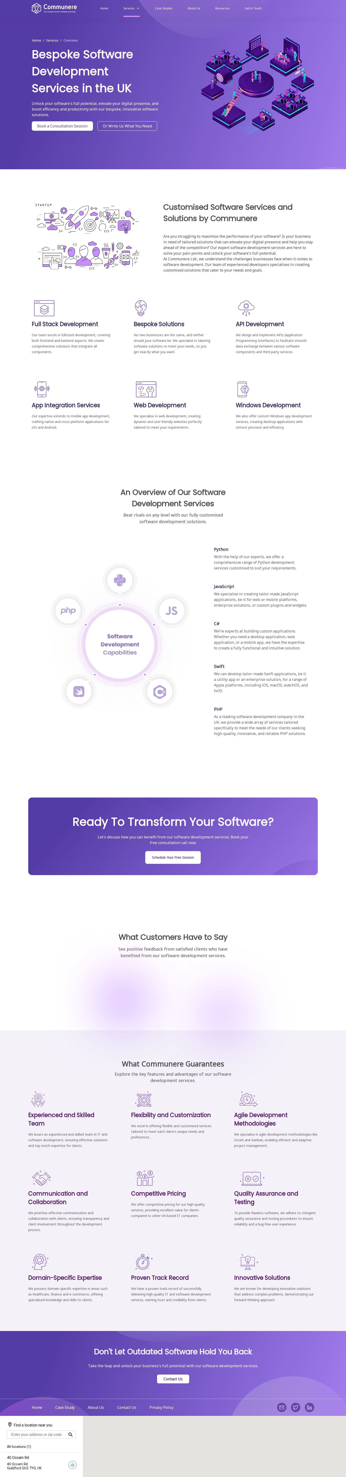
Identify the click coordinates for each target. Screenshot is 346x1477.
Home (36, 40)
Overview (71, 40)
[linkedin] (309, 1407)
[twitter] (295, 1407)
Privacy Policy (161, 1407)
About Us (96, 1407)
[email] (281, 1407)
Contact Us (173, 1379)
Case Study (65, 1407)
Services (52, 40)
